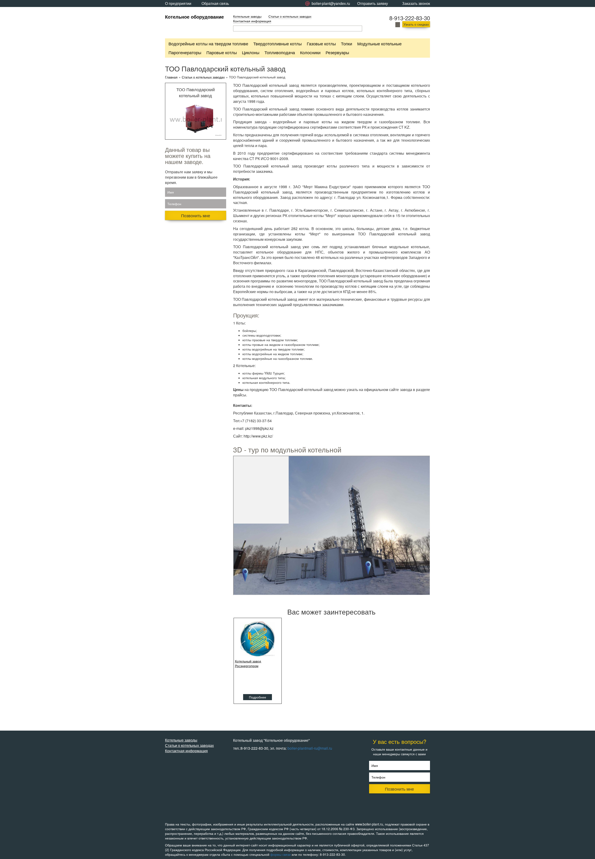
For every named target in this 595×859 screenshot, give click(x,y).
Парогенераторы (185, 52)
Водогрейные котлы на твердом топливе (208, 43)
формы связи (280, 854)
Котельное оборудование (194, 16)
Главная (171, 77)
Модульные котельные (379, 43)
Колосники (310, 52)
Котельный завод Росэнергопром (248, 663)
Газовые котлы (321, 43)
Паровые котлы (221, 52)
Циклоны (250, 52)
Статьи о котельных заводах (289, 16)
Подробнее (257, 697)
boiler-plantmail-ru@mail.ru (310, 748)
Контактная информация (252, 21)
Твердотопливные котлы (277, 43)
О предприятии (178, 3)
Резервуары (337, 52)
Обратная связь (215, 3)
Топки (346, 43)
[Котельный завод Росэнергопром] (258, 639)
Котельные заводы (247, 16)
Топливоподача (279, 52)
